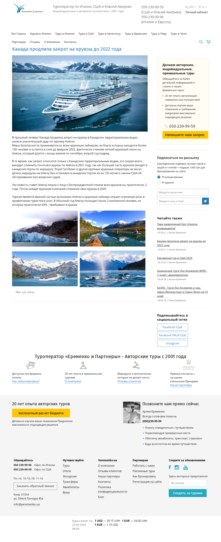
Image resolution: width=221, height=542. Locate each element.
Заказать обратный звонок (35, 486)
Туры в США (86, 33)
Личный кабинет (196, 12)
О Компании (52, 42)
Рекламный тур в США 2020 (174, 258)
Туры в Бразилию (136, 33)
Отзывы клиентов (129, 381)
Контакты (70, 42)
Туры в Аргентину (109, 33)
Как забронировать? (26, 381)
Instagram (172, 343)
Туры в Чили (179, 33)
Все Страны (18, 33)
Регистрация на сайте (147, 482)
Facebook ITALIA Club (172, 335)
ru (203, 6)
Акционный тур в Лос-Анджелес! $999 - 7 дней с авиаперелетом (182, 273)
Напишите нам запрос (185, 134)
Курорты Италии (40, 33)
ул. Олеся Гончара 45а (28, 498)
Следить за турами (187, 493)
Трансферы (70, 482)
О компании (73, 381)
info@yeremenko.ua (27, 504)
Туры (66, 465)
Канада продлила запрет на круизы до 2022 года (181, 243)
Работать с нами (144, 465)
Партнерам (19, 42)
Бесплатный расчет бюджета (41, 413)
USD (191, 6)
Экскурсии (70, 476)
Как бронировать (144, 476)
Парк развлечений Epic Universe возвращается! (177, 226)
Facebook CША (172, 327)
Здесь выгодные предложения (188, 476)
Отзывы (35, 42)
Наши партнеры (181, 385)
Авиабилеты (71, 487)
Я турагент (168, 182)
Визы (66, 492)
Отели (67, 471)
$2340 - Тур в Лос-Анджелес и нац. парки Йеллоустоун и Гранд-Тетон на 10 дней (182, 292)
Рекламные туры (144, 471)
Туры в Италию (64, 33)
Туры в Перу (159, 33)
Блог (101, 497)
